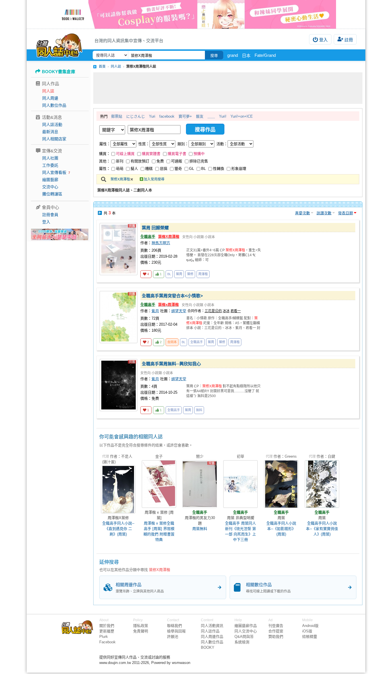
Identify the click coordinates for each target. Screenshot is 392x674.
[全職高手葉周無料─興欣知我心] (118, 385)
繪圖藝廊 (50, 179)
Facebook (107, 642)
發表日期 (345, 213)
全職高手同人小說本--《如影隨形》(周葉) (281, 528)
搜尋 (214, 55)
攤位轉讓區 (52, 194)
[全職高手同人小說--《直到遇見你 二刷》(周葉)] (118, 489)
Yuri (152, 116)
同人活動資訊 (212, 626)
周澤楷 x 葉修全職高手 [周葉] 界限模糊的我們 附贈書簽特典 (158, 531)
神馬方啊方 (161, 243)
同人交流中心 (245, 631)
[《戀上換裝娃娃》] (196, 14)
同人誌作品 (210, 631)
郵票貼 (116, 116)
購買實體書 (151, 153)
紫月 (155, 311)
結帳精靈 (309, 636)
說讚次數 (324, 213)
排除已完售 (198, 161)
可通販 (176, 161)
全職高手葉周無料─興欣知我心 (171, 363)
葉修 (190, 274)
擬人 (134, 168)
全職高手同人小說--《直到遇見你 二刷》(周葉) (118, 528)
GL (191, 168)
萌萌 (119, 168)
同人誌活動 (52, 124)
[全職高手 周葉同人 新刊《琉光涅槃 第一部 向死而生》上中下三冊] (240, 484)
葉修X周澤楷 (120, 179)
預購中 (199, 153)
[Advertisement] (227, 88)
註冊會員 (50, 214)
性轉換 (218, 168)
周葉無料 (199, 529)
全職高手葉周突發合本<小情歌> (172, 295)
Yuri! (222, 116)
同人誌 (48, 91)
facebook (166, 116)
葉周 (179, 274)
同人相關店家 (54, 139)
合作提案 (275, 631)
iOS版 (307, 631)
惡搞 (163, 168)
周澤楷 (203, 274)
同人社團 (50, 158)
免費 (160, 161)
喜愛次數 (302, 213)
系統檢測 (241, 642)
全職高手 (147, 236)
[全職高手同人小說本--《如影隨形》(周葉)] (281, 484)
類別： (183, 144)
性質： (144, 144)
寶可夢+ (185, 116)
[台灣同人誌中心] (59, 44)
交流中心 (50, 186)
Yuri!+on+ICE (241, 116)
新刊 (119, 161)
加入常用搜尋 (154, 179)
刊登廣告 (275, 626)
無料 (199, 410)
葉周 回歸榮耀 (155, 227)
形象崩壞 (238, 168)
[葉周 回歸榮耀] (118, 249)
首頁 (102, 67)
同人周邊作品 (212, 636)
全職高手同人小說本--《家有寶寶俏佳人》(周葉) (322, 528)
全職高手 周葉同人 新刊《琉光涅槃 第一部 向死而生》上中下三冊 (240, 531)
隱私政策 (140, 626)
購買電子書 (177, 153)
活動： (222, 144)
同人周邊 (50, 98)
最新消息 (50, 131)
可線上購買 (125, 153)
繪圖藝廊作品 (245, 626)
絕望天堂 (178, 311)
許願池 (172, 636)
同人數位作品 (54, 105)
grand (232, 55)
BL (203, 168)
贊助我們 (275, 636)
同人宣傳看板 (54, 172)
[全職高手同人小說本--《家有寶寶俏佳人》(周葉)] (322, 484)
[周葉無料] (200, 484)
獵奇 (178, 168)
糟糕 (149, 168)
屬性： (104, 144)
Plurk (103, 636)
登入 (323, 39)
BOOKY (207, 647)
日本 (246, 55)
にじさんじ (135, 116)
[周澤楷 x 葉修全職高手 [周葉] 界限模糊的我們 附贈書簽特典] (159, 484)
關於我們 (106, 626)
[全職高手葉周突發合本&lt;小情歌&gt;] (118, 317)
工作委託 (50, 165)
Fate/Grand (265, 55)
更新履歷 (106, 631)
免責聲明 (140, 631)
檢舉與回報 (176, 631)
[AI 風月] (59, 236)
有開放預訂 (140, 161)
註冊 (348, 39)
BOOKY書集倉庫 (58, 71)
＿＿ (211, 116)
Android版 (310, 626)
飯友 (199, 116)
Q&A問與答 (244, 636)
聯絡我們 (174, 626)
